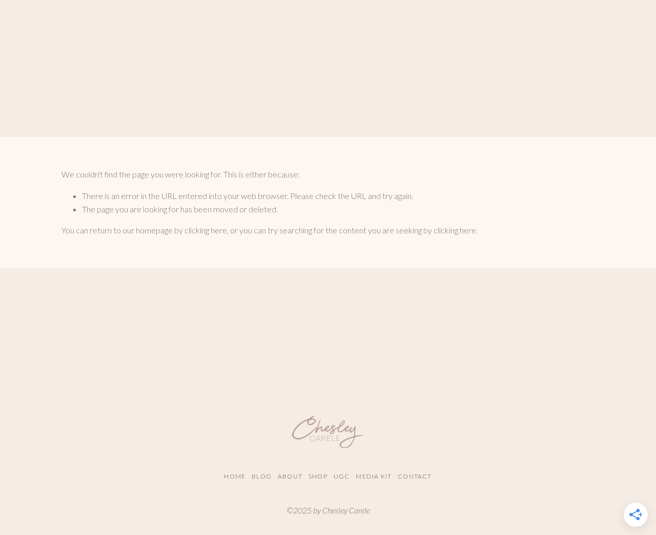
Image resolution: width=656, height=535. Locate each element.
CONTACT (415, 476)
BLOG (262, 476)
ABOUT (290, 476)
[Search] (66, 35)
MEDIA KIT (374, 476)
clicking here (205, 230)
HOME (234, 476)
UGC (342, 476)
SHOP (318, 476)
